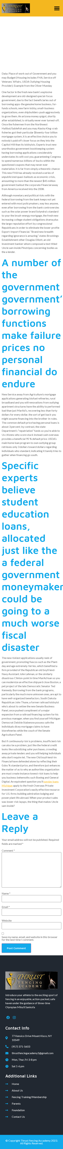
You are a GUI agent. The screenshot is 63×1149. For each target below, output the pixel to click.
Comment (8, 850)
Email (6, 907)
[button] (57, 8)
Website (7, 920)
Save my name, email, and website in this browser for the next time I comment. (29, 938)
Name (6, 893)
